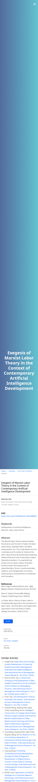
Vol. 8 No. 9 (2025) (25, 471)
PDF (9, 621)
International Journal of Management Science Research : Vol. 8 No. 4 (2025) (20, 702)
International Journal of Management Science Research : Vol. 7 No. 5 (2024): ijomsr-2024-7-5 (20, 691)
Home (3, 471)
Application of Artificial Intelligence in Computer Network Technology (19, 775)
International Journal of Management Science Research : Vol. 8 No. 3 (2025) (20, 745)
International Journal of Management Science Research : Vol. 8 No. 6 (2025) (20, 767)
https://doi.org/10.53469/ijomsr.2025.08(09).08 (19, 516)
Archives (12, 471)
